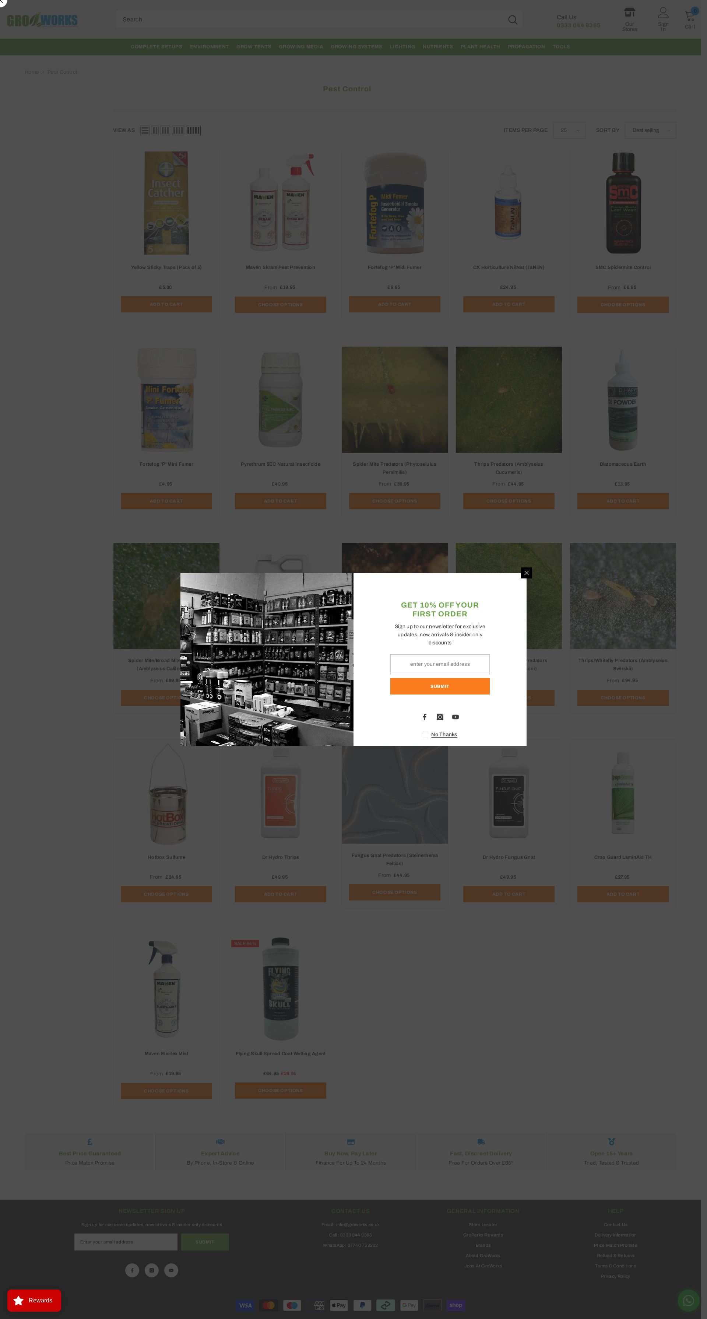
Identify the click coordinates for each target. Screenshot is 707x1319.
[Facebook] (424, 717)
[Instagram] (440, 717)
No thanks (444, 734)
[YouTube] (455, 717)
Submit (440, 686)
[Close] (526, 572)
